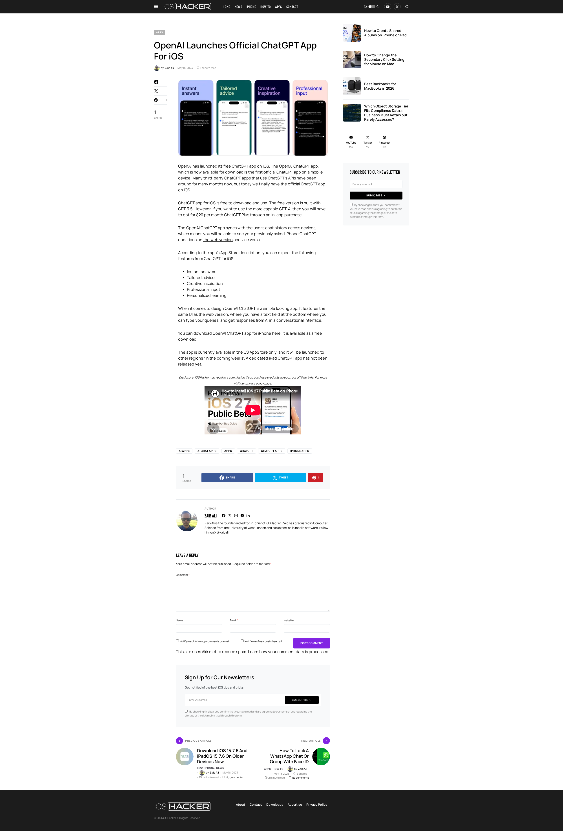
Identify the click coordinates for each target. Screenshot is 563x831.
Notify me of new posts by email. (264, 641)
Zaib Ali (211, 515)
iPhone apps (299, 451)
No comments (234, 777)
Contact (256, 804)
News (220, 767)
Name (180, 620)
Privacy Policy (316, 804)
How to (278, 768)
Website (289, 620)
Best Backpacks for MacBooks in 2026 (380, 86)
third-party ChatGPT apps (227, 178)
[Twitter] (397, 6)
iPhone (209, 767)
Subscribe (300, 700)
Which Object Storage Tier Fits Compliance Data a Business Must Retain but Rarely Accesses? (386, 113)
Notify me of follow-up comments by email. (205, 641)
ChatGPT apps (271, 451)
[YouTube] (387, 6)
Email (234, 620)
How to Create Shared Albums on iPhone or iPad (385, 32)
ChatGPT (246, 451)
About (240, 804)
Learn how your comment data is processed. (288, 651)
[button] (156, 6)
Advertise (295, 804)
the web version (218, 239)
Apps (159, 32)
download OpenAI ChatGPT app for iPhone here (237, 333)
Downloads (274, 804)
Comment (183, 575)
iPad (200, 767)
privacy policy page (258, 383)
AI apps (184, 451)
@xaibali (222, 532)
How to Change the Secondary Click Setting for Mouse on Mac (384, 59)
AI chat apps (206, 451)
